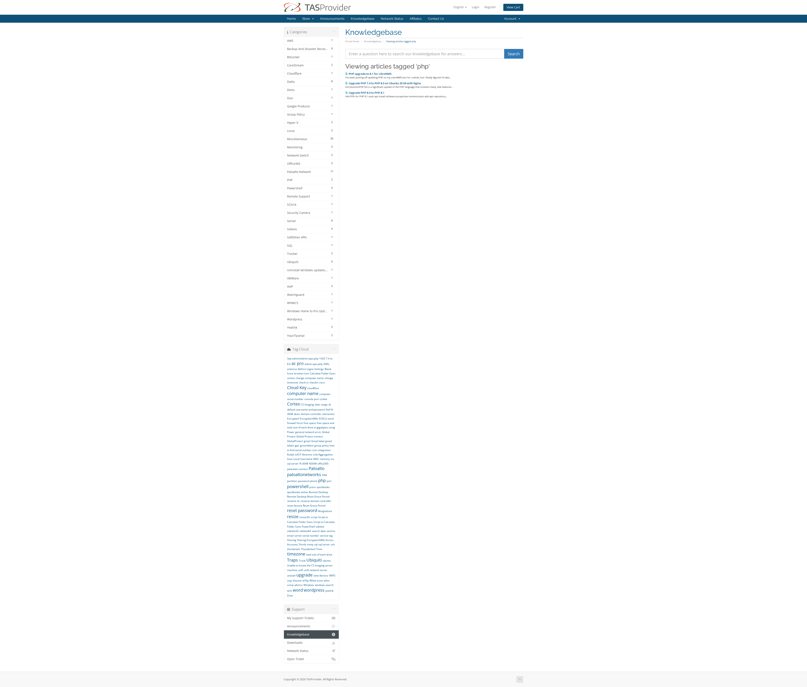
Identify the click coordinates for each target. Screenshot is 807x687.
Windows (308, 585)
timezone (296, 554)
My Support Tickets (300, 618)
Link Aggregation (323, 454)
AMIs (326, 364)
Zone (290, 595)
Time (319, 549)
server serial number (306, 535)
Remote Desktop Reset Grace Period (308, 496)
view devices (320, 575)
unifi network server (315, 570)
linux (290, 459)
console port (311, 399)
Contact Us (436, 19)
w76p (305, 580)
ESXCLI (323, 418)
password (303, 481)
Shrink (302, 544)
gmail (307, 441)
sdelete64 (305, 531)
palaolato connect (297, 469)
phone (313, 481)
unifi (300, 570)
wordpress (314, 590)
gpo (297, 445)
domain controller (311, 414)
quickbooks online (297, 492)
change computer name (310, 378)
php (322, 480)
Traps (292, 560)
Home (291, 19)
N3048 (313, 463)
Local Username (303, 459)
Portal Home (352, 41)
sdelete (320, 526)
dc (329, 404)
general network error (308, 432)
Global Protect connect (309, 436)
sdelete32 (293, 531)
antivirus (292, 369)
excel (331, 418)
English (459, 7)
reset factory (294, 505)
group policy (321, 445)
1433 (322, 358)
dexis (297, 414)
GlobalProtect (295, 441)
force (300, 423)
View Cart (513, 7)
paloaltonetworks (304, 474)
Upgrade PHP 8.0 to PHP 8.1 (366, 93)
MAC (316, 459)
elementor (328, 414)
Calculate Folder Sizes (322, 373)
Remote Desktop (318, 492)
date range (321, 404)
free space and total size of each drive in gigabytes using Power (311, 427)
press (312, 487)
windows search (324, 585)
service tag (326, 535)
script (314, 517)
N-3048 (303, 463)
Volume (297, 580)
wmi (289, 590)
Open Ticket (295, 659)
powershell (298, 486)
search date (319, 531)
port (329, 481)
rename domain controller (316, 501)
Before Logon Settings (311, 369)
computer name (302, 393)
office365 (323, 463)
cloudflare (313, 388)
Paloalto (316, 468)
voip (289, 580)
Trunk (302, 560)
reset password (302, 510)
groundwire (307, 445)
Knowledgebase (362, 19)
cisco (322, 382)
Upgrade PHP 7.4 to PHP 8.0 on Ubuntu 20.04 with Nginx (384, 83)
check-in (304, 382)
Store (307, 19)
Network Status (392, 19)
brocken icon (301, 373)
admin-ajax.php (314, 364)
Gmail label (317, 441)
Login (475, 7)
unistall (291, 575)
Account (511, 19)
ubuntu (327, 560)
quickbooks (323, 487)
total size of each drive (319, 554)
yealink (329, 590)
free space (309, 423)
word (298, 590)
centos (291, 378)
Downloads (295, 643)
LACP (298, 454)
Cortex (293, 404)
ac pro (297, 363)
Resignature (325, 511)
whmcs (298, 585)
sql (316, 544)
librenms (307, 454)
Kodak (290, 454)
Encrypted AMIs (309, 418)
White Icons (316, 580)
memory (325, 459)
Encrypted (293, 418)
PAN (324, 475)
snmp (310, 544)
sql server (324, 544)
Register (490, 7)
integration (324, 450)
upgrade (304, 575)
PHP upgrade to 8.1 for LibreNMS (370, 74)
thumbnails (293, 549)
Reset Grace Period (314, 505)
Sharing (291, 540)
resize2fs (304, 517)
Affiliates (416, 19)
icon (314, 450)
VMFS (332, 575)
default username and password (306, 409)
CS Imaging (307, 404)
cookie (323, 399)
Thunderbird (308, 549)
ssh (333, 544)
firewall (291, 423)
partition (292, 481)
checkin (313, 382)
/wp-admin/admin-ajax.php (302, 358)
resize (292, 516)
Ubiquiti (314, 560)
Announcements (332, 19)
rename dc (293, 501)
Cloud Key (296, 387)
